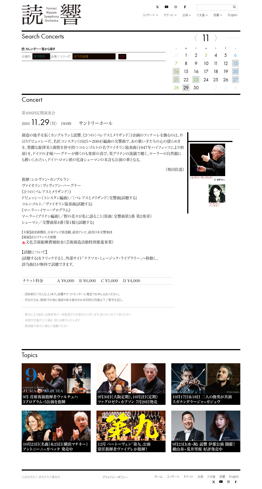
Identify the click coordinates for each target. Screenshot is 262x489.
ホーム (159, 476)
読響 (216, 15)
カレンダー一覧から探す (40, 49)
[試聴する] (128, 198)
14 (176, 71)
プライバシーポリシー (115, 477)
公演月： (26, 56)
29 (186, 88)
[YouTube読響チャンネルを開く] (166, 7)
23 (196, 79)
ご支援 (201, 15)
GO (122, 56)
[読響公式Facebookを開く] (185, 7)
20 (235, 71)
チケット (169, 15)
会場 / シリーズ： (61, 56)
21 (176, 79)
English (232, 15)
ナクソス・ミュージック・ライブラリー (112, 258)
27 (235, 79)
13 (235, 63)
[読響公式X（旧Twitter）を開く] (157, 7)
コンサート (148, 15)
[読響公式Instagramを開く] (175, 7)
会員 (185, 15)
